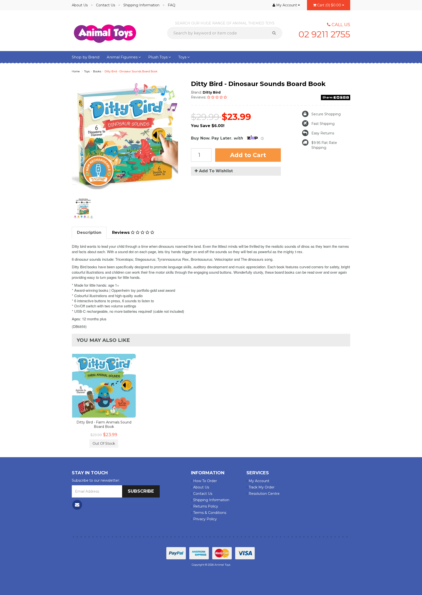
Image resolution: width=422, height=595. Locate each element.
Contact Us (105, 5)
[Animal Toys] (105, 30)
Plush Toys (158, 57)
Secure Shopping (326, 114)
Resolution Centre (264, 493)
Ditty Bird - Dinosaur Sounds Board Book (131, 71)
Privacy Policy (204, 519)
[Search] (275, 33)
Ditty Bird (212, 92)
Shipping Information (141, 5)
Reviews (121, 232)
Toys (182, 57)
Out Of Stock (104, 443)
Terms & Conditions (209, 512)
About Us (80, 5)
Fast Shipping (323, 123)
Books (97, 71)
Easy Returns (322, 133)
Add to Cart (248, 155)
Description (89, 232)
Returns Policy (205, 506)
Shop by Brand (85, 57)
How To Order (204, 481)
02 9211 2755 (324, 34)
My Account (258, 481)
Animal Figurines (122, 57)
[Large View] (83, 208)
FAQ (171, 5)
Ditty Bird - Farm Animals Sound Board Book (103, 424)
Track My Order (261, 487)
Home (76, 71)
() (329, 5)
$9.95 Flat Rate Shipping (324, 145)
